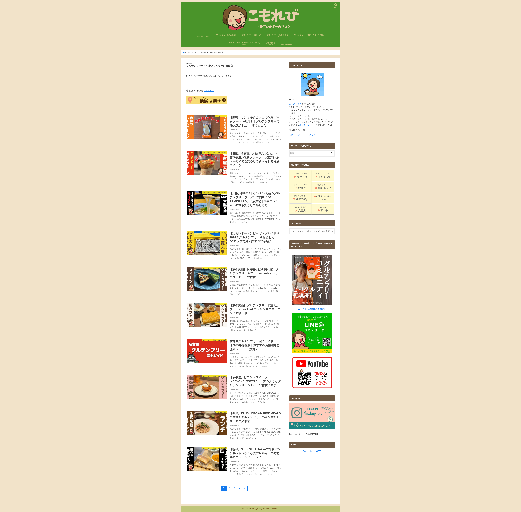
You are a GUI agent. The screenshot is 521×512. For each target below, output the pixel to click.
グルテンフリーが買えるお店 (226, 36)
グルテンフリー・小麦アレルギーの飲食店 (308, 36)
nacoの (324, 209)
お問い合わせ (270, 43)
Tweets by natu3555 (312, 451)
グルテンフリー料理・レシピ (277, 36)
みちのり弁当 (295, 104)
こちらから (209, 90)
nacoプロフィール (203, 37)
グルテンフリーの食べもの (252, 36)
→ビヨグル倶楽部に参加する (312, 309)
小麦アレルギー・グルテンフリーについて (244, 43)
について (323, 197)
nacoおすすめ (300, 209)
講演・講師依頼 (286, 45)
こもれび (258, 509)
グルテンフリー (300, 175)
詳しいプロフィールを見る (303, 135)
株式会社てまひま (307, 125)
